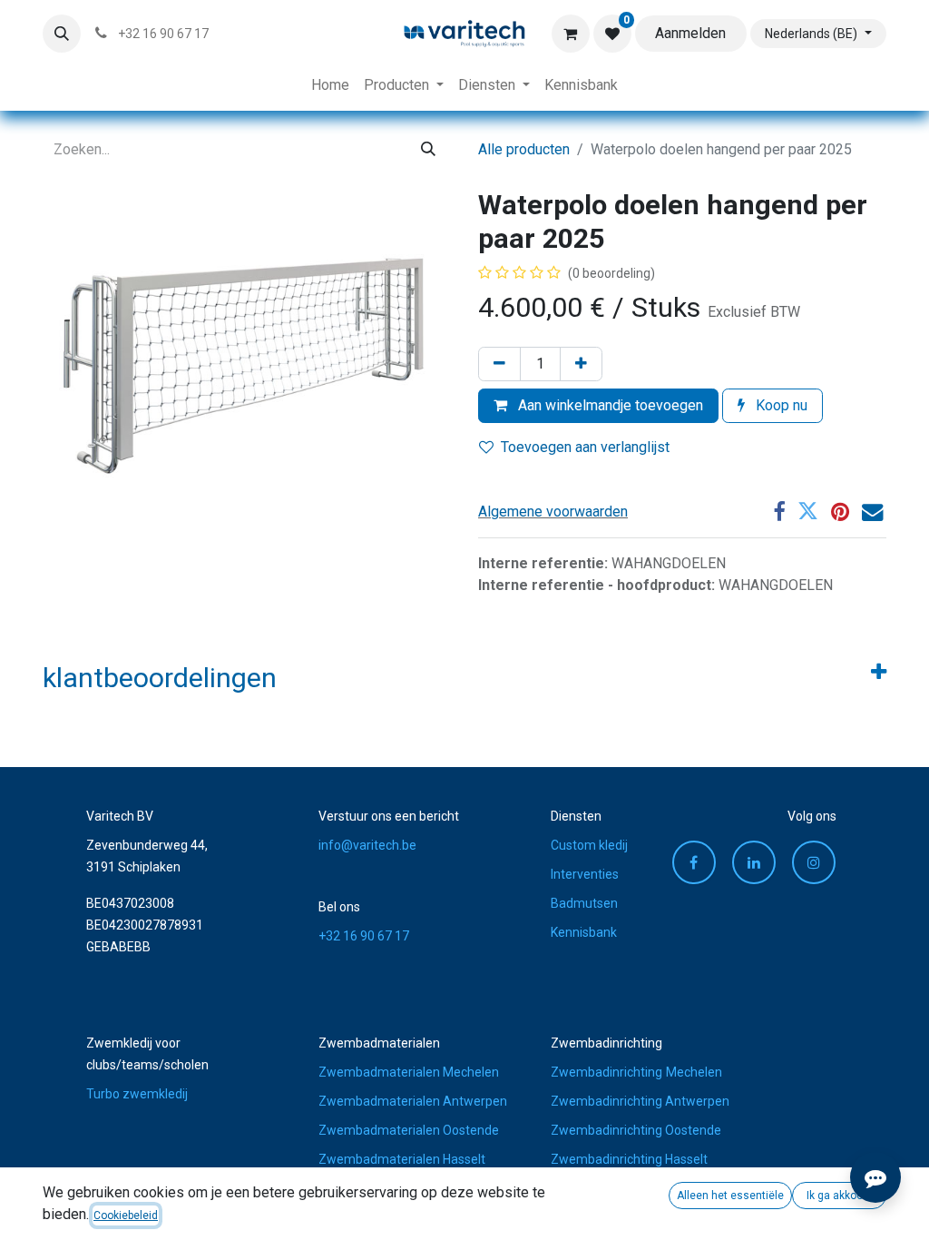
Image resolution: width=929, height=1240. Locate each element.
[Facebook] (779, 511)
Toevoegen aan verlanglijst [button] (585, 447)
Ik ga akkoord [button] (840, 1195)
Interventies (585, 874)
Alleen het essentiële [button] (730, 1195)
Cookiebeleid (125, 1215)
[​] (754, 862)
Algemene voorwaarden (553, 511)
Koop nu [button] (779, 405)
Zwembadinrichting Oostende (636, 1130)
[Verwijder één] (499, 364)
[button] (62, 34)
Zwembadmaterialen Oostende (408, 1130)
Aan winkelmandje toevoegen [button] (608, 405)
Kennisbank (584, 932)
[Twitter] (807, 511)
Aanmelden (690, 33)
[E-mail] (872, 511)
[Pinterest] (840, 511)
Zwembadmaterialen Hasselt (401, 1159)
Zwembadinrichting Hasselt (629, 1159)
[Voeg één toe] (581, 364)
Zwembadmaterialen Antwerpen (412, 1101)
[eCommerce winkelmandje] (571, 34)
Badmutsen (584, 903)
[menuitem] (330, 85)
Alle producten (524, 149)
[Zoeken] (428, 150)
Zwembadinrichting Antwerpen (640, 1101)
